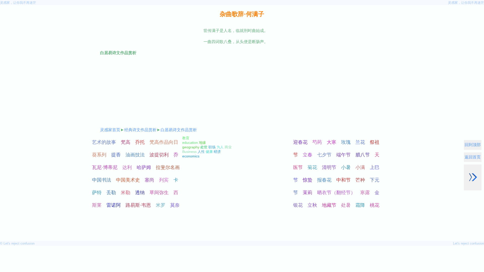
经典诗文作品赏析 (140, 130)
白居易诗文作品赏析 (179, 130)
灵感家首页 (110, 130)
